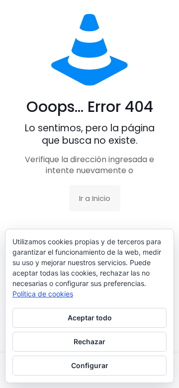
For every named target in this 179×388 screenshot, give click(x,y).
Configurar (89, 365)
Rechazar (89, 341)
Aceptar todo (90, 317)
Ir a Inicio (94, 198)
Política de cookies (42, 294)
